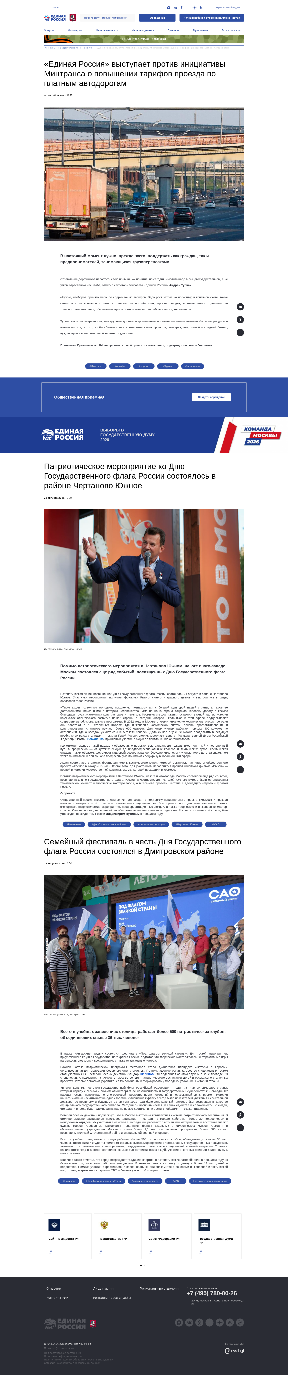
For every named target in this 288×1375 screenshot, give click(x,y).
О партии (49, 30)
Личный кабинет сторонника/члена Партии (212, 17)
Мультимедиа (200, 30)
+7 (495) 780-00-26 (211, 1293)
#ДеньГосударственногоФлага (109, 824)
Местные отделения (143, 30)
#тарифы (120, 366)
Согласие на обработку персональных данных (72, 1363)
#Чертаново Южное (187, 824)
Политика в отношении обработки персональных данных (78, 1359)
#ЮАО (216, 824)
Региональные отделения (160, 1288)
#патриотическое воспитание (210, 1181)
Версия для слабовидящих (228, 7)
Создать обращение (211, 397)
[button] (141, 1265)
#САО (175, 1181)
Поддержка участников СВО (144, 39)
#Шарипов (68, 1181)
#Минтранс (96, 366)
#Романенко (74, 824)
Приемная (173, 30)
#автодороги (192, 366)
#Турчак (167, 366)
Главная (48, 47)
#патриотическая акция (151, 824)
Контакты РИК (57, 1298)
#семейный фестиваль (145, 1181)
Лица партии (75, 30)
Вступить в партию (232, 30)
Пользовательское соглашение (63, 1353)
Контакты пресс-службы (112, 1298)
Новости (87, 47)
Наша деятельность (107, 30)
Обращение (157, 17)
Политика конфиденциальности (63, 1356)
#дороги (143, 366)
